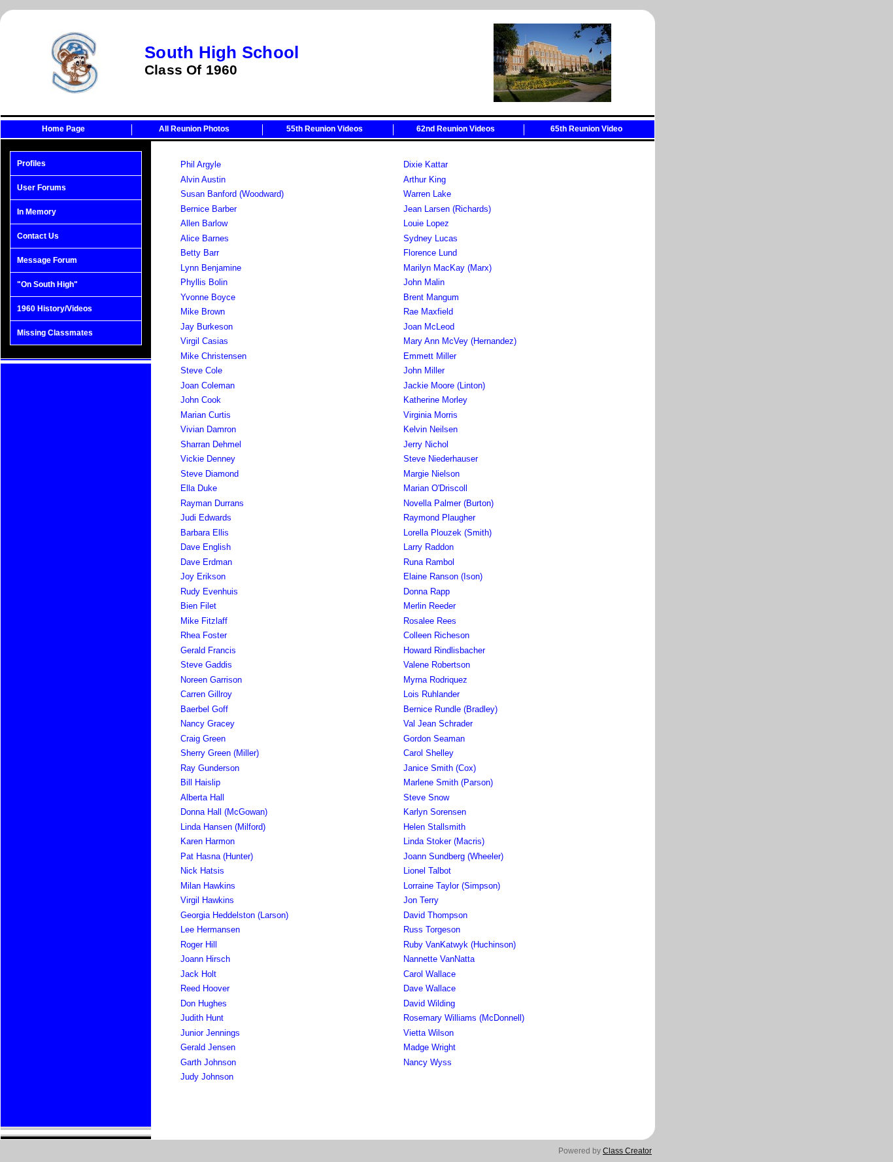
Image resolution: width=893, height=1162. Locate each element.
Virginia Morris (430, 415)
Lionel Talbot (427, 871)
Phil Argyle (200, 164)
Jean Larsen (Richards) (447, 209)
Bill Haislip (200, 782)
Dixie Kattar (425, 164)
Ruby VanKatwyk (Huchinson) (459, 944)
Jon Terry (421, 900)
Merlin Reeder (429, 606)
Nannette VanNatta (439, 959)
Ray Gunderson (209, 768)
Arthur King (424, 179)
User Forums (41, 187)
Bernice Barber (208, 209)
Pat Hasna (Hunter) (216, 856)
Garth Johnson (208, 1062)
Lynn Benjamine (210, 268)
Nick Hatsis (202, 871)
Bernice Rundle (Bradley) (450, 709)
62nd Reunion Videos (455, 128)
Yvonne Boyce (207, 297)
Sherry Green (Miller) (219, 753)
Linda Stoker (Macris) (443, 841)
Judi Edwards (205, 517)
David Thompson (435, 915)
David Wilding (429, 1003)
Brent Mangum (431, 297)
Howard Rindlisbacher (444, 650)
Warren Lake (427, 194)
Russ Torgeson (431, 929)
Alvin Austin (203, 179)
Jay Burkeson (206, 327)
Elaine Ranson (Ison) (442, 576)
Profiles (31, 163)
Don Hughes (203, 1003)
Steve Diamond (209, 474)
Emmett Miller (429, 356)
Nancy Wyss (427, 1062)
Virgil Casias (204, 341)
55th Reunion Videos (324, 128)
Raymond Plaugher (439, 517)
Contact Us (38, 236)
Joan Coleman (207, 385)
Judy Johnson (206, 1077)
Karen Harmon (207, 841)
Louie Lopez (426, 223)
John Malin (424, 282)
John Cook (200, 400)
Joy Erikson (203, 576)
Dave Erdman (206, 562)
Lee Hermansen (210, 929)
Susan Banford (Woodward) (232, 194)
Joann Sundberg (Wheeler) (453, 856)
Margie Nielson (431, 474)
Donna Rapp (426, 591)
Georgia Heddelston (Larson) (234, 915)
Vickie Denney (207, 459)
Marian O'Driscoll (435, 488)
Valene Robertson (436, 665)
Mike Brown (202, 311)
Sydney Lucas (430, 238)
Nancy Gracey (207, 723)
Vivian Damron (208, 429)
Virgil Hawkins (207, 900)
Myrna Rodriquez (435, 680)
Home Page (63, 128)
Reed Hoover (204, 988)
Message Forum (47, 260)
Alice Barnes (204, 238)
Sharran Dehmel (210, 444)
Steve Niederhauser (440, 459)
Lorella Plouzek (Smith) (447, 533)
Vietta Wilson (428, 1033)
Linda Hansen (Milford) (222, 827)
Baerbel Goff (204, 709)
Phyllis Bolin (203, 282)
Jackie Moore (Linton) (444, 385)
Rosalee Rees (429, 621)
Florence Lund (430, 253)
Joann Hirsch (205, 959)
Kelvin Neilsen (430, 429)
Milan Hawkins (207, 886)
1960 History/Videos (54, 308)
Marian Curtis (205, 415)
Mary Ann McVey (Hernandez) (459, 341)
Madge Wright (429, 1047)
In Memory (36, 211)
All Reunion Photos (194, 128)
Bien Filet (198, 606)
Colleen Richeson (436, 635)
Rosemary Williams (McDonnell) (463, 1018)
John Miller (424, 370)
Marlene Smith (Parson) (448, 782)
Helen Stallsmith (434, 827)
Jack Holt (198, 974)
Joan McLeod (428, 327)
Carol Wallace (429, 974)
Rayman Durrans (212, 503)
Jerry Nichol (425, 444)
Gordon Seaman (434, 738)
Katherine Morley (435, 400)
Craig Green (203, 738)
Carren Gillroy (206, 694)
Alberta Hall (202, 797)
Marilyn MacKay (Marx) (447, 268)
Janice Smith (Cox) (439, 768)
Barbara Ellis (204, 533)
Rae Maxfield (428, 311)
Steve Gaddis (206, 665)
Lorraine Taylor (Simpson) (451, 886)
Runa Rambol (428, 562)
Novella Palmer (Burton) (448, 503)
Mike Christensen (213, 356)
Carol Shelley (428, 753)
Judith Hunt (202, 1018)
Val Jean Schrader (438, 723)
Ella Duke (198, 488)
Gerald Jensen (207, 1047)
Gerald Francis (208, 650)
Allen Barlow (203, 223)
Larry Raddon (428, 547)
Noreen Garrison (211, 680)
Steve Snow (426, 797)
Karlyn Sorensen (434, 812)
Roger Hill (198, 944)
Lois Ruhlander (431, 694)
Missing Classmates (55, 332)
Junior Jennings (210, 1033)
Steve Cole (201, 370)
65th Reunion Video (586, 128)
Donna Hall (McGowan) (223, 812)
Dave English (205, 547)
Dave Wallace (429, 988)
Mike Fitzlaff (203, 621)
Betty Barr (199, 253)
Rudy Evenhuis (209, 591)
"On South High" (47, 284)
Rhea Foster (203, 635)
